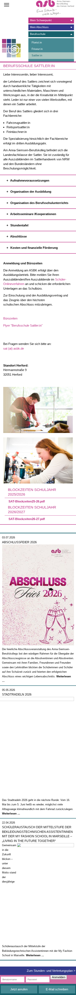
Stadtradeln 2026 (16, 694)
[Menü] (9, 5)
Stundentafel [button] (19, 225)
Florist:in (37, 42)
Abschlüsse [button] (18, 236)
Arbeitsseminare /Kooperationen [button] (33, 214)
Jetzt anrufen (19, 989)
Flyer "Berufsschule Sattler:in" (23, 325)
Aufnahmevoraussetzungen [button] (29, 180)
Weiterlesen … (11, 813)
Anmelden (58, 977)
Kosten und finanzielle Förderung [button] (34, 247)
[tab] (51, 20)
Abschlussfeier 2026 (19, 542)
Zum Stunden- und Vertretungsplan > (51, 970)
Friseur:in (37, 48)
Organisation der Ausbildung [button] (30, 191)
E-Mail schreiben (57, 989)
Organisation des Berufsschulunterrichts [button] (39, 203)
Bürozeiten (10, 318)
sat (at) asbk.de (13, 348)
